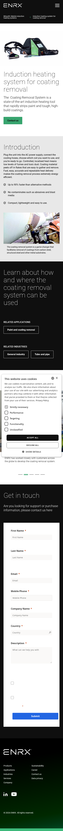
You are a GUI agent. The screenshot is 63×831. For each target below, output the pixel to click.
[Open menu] (57, 5)
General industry (16, 354)
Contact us (12, 120)
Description (17, 643)
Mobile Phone (19, 591)
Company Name (20, 608)
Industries (8, 774)
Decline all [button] (32, 445)
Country (15, 626)
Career (35, 770)
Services (7, 778)
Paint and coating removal (21, 329)
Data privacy (37, 778)
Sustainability (38, 766)
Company (8, 782)
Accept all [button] (32, 437)
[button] (31, 451)
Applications (9, 770)
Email (14, 574)
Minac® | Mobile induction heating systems (14, 17)
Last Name (17, 550)
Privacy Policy (42, 400)
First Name (17, 530)
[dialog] (32, 415)
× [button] (57, 378)
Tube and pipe (42, 354)
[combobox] (52, 378)
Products (8, 766)
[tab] (20, 474)
